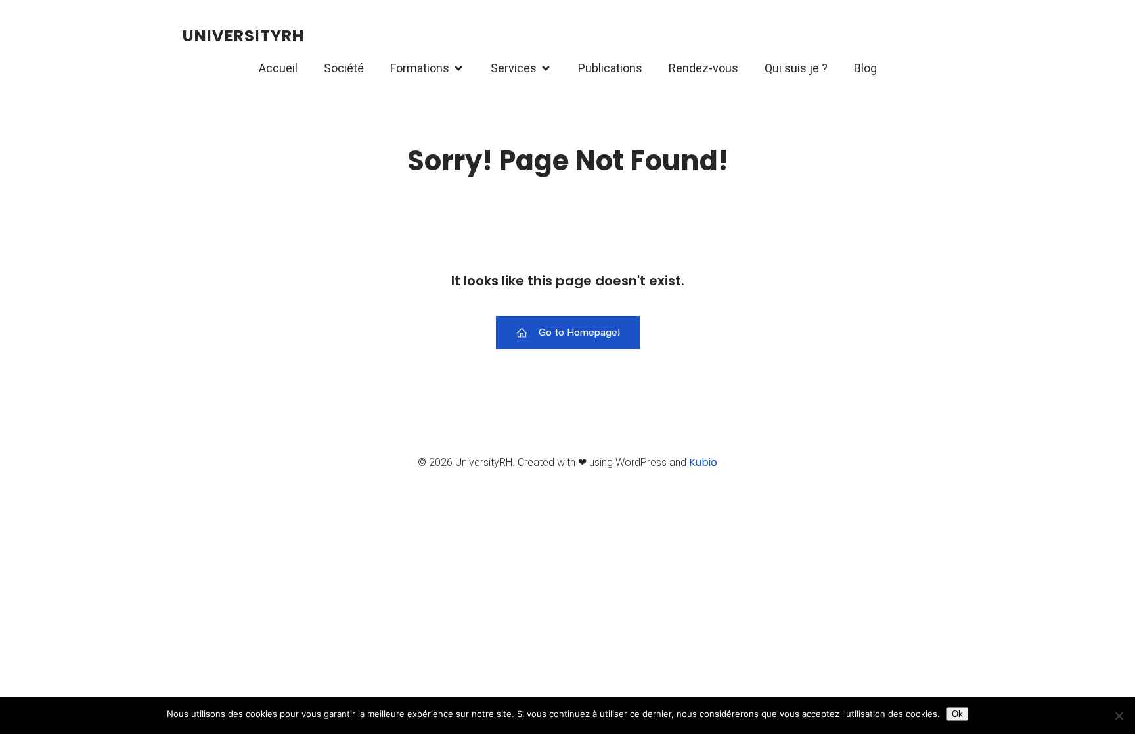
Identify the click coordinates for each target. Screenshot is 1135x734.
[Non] (1118, 715)
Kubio (703, 462)
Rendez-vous (703, 68)
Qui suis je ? (796, 68)
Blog (865, 68)
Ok (957, 714)
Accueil (278, 68)
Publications (610, 68)
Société (344, 68)
